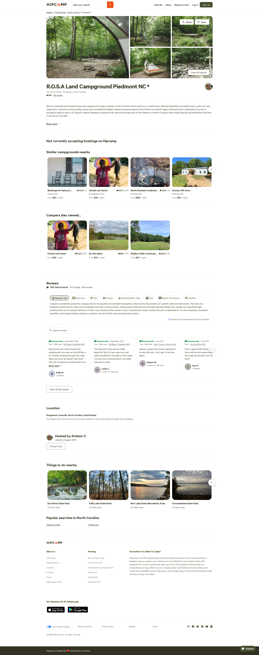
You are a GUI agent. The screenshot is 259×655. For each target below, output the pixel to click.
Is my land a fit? (95, 562)
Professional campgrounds (100, 567)
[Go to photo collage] (87, 47)
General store (52, 562)
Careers (50, 572)
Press (49, 577)
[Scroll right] (211, 169)
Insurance (92, 572)
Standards (93, 577)
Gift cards (51, 557)
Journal (50, 567)
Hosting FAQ (94, 581)
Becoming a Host (96, 557)
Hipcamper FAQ (53, 581)
